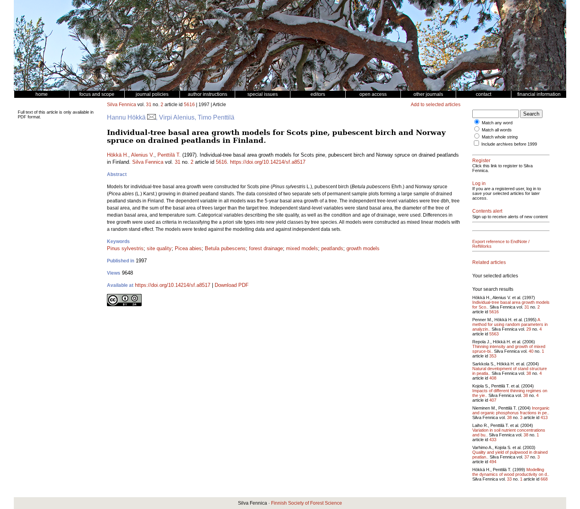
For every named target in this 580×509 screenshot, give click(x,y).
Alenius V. (142, 155)
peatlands (332, 248)
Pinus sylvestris (125, 248)
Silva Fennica (121, 104)
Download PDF (232, 285)
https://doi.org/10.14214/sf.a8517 (267, 162)
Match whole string (500, 137)
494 (492, 461)
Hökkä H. (117, 155)
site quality (159, 248)
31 (149, 104)
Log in (479, 183)
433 (492, 439)
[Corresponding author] (151, 117)
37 (526, 457)
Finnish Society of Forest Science (306, 503)
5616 (189, 104)
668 (544, 479)
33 (509, 479)
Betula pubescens (225, 248)
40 (531, 351)
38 (528, 373)
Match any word (497, 122)
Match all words (497, 129)
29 (528, 329)
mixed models (302, 248)
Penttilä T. (169, 155)
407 (492, 400)
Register (481, 160)
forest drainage (266, 248)
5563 (494, 333)
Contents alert (487, 211)
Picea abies (188, 248)
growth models (363, 248)
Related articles (489, 262)
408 (492, 378)
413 (544, 417)
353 (492, 356)
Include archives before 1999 (509, 144)
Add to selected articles (435, 104)
